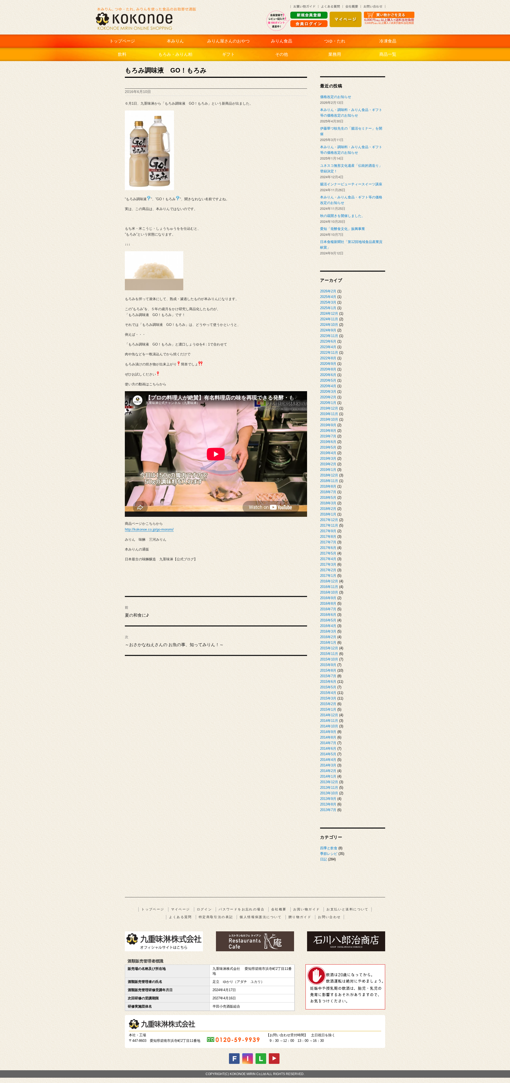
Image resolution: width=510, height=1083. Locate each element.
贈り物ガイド (299, 917)
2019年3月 (328, 459)
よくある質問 (180, 917)
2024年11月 (329, 319)
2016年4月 (328, 626)
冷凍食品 (387, 41)
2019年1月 (328, 470)
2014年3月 (328, 765)
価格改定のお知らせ (335, 97)
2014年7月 (328, 743)
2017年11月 (329, 525)
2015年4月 (328, 693)
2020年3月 (328, 392)
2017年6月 (328, 548)
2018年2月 (328, 509)
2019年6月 (328, 442)
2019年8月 (328, 431)
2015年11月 (329, 654)
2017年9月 (328, 531)
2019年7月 (328, 436)
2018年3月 (328, 503)
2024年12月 (329, 313)
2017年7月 (328, 542)
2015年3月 (328, 698)
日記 (323, 859)
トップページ (122, 41)
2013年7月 (328, 810)
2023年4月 (328, 347)
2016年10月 (329, 592)
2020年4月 (328, 386)
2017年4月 (328, 559)
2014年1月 (328, 776)
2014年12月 (329, 715)
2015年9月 (328, 665)
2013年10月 (329, 793)
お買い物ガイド (306, 909)
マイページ (180, 909)
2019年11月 (329, 414)
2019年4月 (328, 453)
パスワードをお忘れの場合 (242, 909)
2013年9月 (328, 799)
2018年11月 (329, 481)
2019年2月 (328, 464)
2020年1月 (328, 403)
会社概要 (279, 909)
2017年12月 (329, 520)
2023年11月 (329, 336)
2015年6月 (328, 682)
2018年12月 (329, 475)
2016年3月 (328, 631)
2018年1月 (328, 514)
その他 (281, 54)
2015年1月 (328, 709)
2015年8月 (328, 670)
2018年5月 (328, 498)
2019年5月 (328, 447)
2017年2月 (328, 570)
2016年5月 (328, 620)
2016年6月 (328, 615)
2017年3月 (328, 564)
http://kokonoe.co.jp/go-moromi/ (149, 529)
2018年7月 (328, 492)
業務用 (334, 54)
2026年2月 (328, 291)
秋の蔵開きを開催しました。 (342, 216)
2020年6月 (328, 375)
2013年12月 (329, 782)
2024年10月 (329, 325)
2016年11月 (329, 587)
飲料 (122, 54)
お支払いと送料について (347, 909)
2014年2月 (328, 771)
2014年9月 (328, 732)
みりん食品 (281, 41)
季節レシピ (328, 854)
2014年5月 (328, 754)
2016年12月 (329, 581)
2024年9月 (328, 330)
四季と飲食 (328, 848)
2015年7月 (328, 676)
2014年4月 (328, 760)
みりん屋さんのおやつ (228, 41)
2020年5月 (328, 380)
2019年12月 (329, 408)
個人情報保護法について (261, 917)
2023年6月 (328, 341)
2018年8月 (328, 486)
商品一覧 (387, 54)
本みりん (175, 41)
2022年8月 (328, 358)
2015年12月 (329, 648)
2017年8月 (328, 537)
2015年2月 (328, 704)
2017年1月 (328, 576)
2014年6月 (328, 749)
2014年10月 (329, 726)
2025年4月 (328, 297)
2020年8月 (328, 369)
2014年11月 (329, 721)
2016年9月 (328, 598)
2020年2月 (328, 397)
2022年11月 (329, 353)
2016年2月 (328, 637)
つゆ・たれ (334, 41)
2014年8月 (328, 737)
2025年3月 (328, 302)
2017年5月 (328, 553)
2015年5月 (328, 687)
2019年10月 (329, 419)
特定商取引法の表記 (216, 917)
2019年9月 (328, 425)
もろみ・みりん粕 (175, 54)
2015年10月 (329, 659)
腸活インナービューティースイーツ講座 (351, 184)
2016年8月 (328, 604)
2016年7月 (328, 609)
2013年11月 (329, 788)
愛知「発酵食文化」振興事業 (342, 229)
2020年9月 (328, 364)
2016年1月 (328, 643)
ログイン (204, 909)
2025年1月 (328, 308)
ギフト (228, 54)
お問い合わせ (329, 917)
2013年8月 (328, 804)
